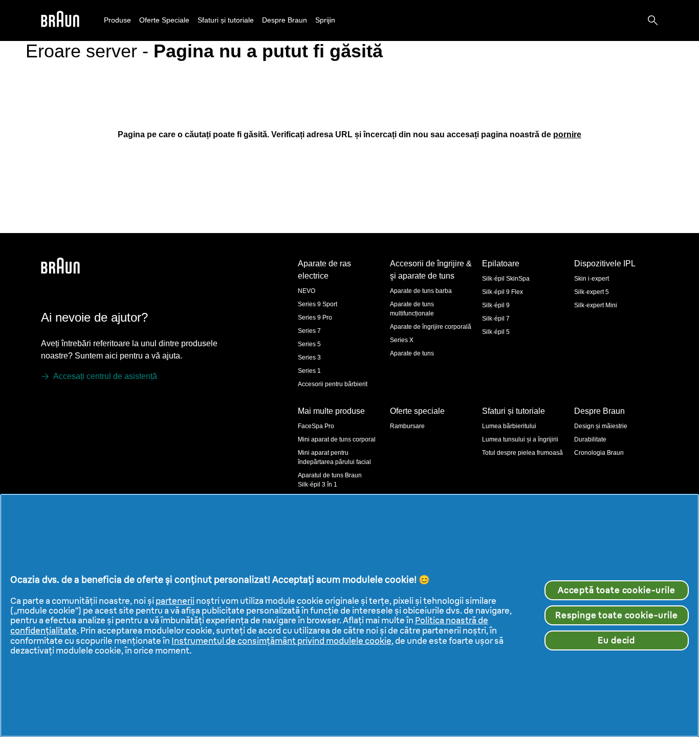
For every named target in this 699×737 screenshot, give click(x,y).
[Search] (653, 20)
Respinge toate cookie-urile (616, 615)
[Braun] (60, 21)
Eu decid (616, 640)
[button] (117, 20)
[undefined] (60, 21)
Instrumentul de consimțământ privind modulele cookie (281, 641)
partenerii (175, 601)
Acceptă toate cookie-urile (616, 590)
